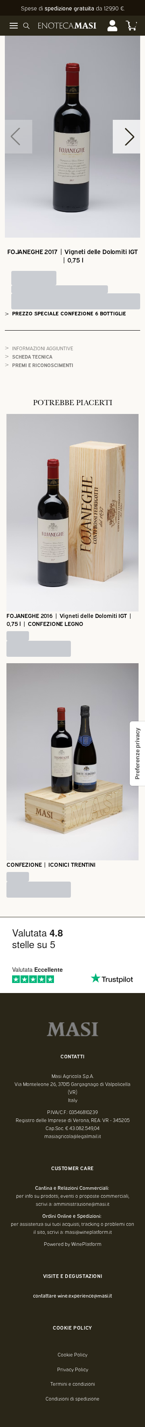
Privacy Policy (72, 1369)
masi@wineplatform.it (88, 1232)
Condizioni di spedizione (72, 1398)
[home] (67, 25)
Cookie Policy (72, 1354)
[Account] (112, 25)
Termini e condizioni (72, 1384)
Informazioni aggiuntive (42, 348)
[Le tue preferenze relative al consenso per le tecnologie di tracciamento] (137, 753)
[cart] (131, 25)
